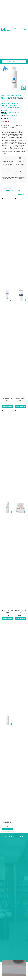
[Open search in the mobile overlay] (14, 61)
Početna (3, 95)
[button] (25, 29)
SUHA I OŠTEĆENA (7, 395)
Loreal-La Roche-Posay (12, 115)
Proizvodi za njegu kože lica (12, 97)
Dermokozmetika (12, 112)
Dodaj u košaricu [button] (7, 406)
